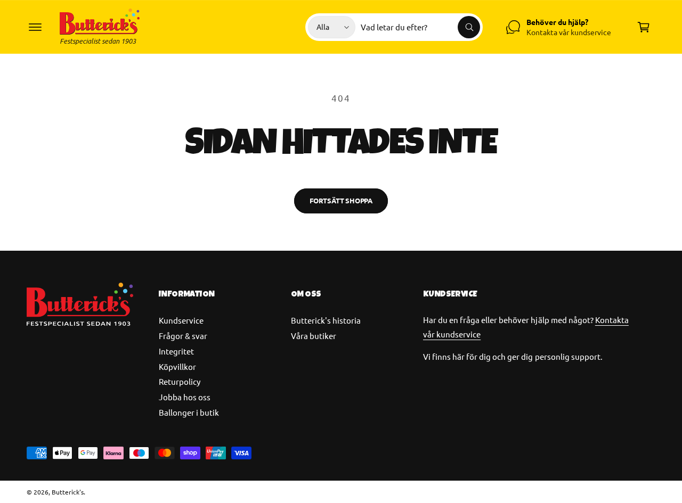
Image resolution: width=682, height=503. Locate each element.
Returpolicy (179, 381)
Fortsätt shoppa (341, 200)
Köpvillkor (177, 366)
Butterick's (68, 492)
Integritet (176, 351)
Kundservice (181, 320)
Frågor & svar (183, 336)
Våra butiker (313, 336)
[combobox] (420, 27)
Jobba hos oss (184, 397)
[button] (35, 27)
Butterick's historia (326, 320)
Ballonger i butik (189, 412)
